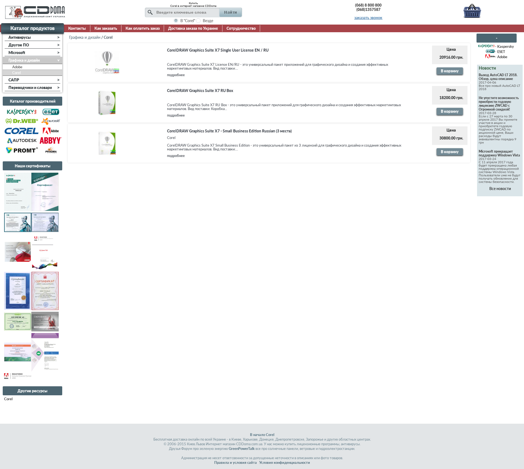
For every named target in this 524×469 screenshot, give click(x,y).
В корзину (450, 71)
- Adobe (501, 57)
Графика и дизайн (84, 37)
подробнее (176, 75)
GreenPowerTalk (242, 448)
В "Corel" (187, 20)
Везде (208, 20)
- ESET (500, 51)
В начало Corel (262, 434)
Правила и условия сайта (235, 462)
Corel (8, 399)
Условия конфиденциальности (284, 462)
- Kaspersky (504, 46)
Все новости (500, 188)
